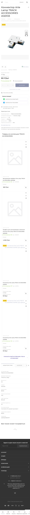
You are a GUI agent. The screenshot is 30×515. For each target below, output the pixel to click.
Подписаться (23, 445)
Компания (4, 463)
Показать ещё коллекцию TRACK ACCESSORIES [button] (16, 357)
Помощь (4, 470)
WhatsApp (15, 493)
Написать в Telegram (12, 102)
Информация (5, 467)
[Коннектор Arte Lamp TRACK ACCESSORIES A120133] (15, 41)
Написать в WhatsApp (12, 99)
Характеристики (8, 365)
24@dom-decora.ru (16, 481)
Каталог (3, 452)
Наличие (19, 365)
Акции (3, 456)
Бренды (3, 459)
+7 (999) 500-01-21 (15, 476)
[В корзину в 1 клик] (26, 147)
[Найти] (27, 2)
